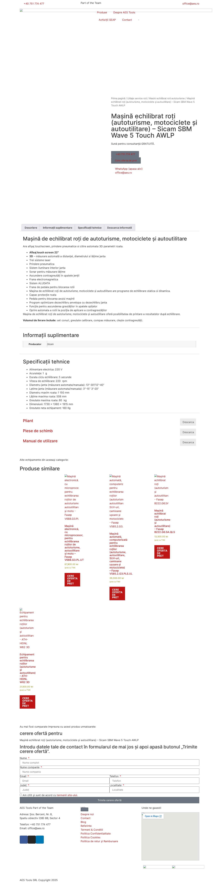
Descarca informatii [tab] (119, 227)
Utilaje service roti (137, 98)
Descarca (188, 422)
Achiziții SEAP (107, 19)
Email (23, 776)
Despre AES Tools (124, 12)
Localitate (116, 785)
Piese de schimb (38, 430)
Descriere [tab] (31, 227)
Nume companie (30, 767)
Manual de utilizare (40, 441)
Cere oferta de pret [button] (72, 579)
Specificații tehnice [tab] (90, 227)
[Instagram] (32, 840)
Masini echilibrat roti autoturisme (167, 98)
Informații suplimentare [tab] (57, 227)
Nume (24, 758)
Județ (23, 785)
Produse (102, 12)
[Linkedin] (40, 840)
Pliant (28, 420)
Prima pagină (118, 98)
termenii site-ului (67, 795)
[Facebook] (24, 840)
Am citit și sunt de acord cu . (50, 795)
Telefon (114, 776)
